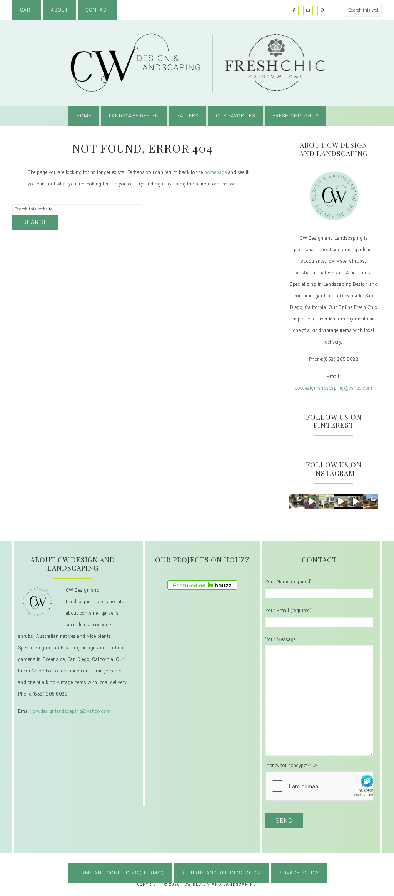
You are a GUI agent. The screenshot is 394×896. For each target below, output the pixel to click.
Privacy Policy (299, 873)
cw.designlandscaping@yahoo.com (333, 388)
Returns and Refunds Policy (221, 873)
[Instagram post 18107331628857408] (370, 501)
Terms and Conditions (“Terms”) (119, 873)
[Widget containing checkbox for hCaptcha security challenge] (323, 786)
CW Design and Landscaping (197, 63)
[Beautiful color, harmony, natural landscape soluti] (296, 501)
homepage (215, 172)
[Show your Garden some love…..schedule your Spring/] (326, 501)
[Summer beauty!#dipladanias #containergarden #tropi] (311, 501)
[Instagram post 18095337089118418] (355, 501)
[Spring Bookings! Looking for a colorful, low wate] (341, 501)
